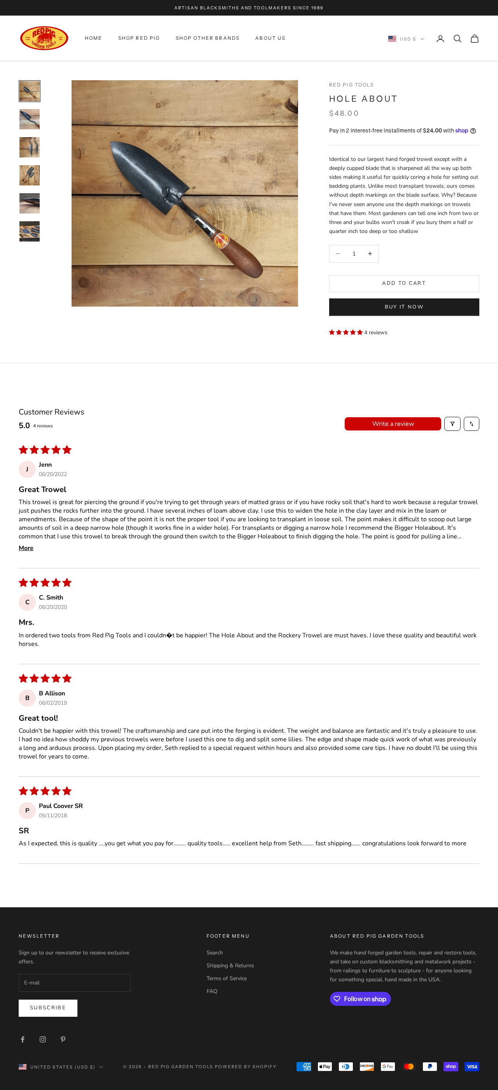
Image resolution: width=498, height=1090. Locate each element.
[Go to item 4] (29, 175)
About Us (270, 38)
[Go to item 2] (29, 119)
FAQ (212, 991)
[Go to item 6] (29, 231)
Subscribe (48, 1007)
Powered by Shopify (246, 1066)
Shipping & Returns (230, 965)
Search (215, 952)
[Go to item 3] (29, 147)
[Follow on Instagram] (43, 1039)
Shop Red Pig (139, 38)
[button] (346, 332)
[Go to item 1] (29, 91)
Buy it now (404, 306)
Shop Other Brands (208, 38)
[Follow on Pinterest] (63, 1039)
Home (94, 38)
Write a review (393, 424)
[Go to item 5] (29, 203)
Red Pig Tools (351, 85)
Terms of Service (227, 978)
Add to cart (404, 283)
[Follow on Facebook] (22, 1039)
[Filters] (452, 424)
